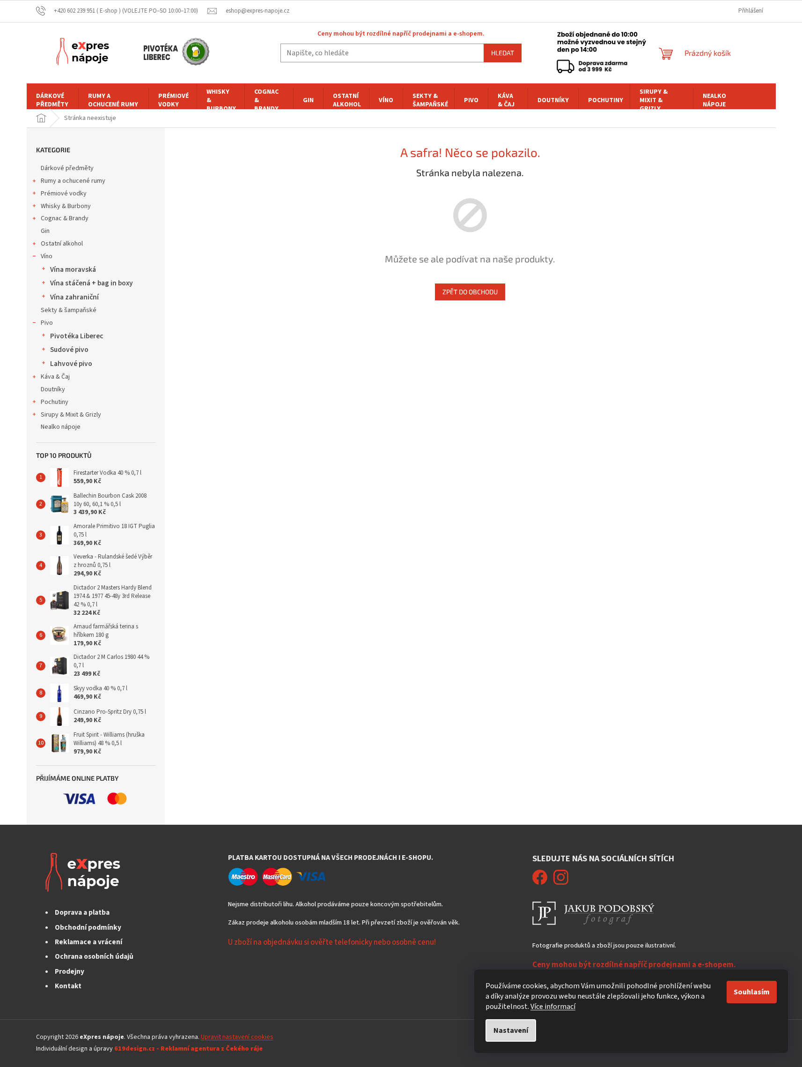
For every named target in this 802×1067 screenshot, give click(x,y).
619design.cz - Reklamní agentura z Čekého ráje (188, 1048)
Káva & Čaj (55, 376)
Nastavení (510, 1030)
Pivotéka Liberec (76, 336)
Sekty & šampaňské (68, 310)
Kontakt (68, 986)
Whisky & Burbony (66, 206)
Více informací (552, 1006)
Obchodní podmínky (88, 927)
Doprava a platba (82, 912)
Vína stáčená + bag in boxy (91, 283)
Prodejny (69, 971)
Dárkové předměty (67, 168)
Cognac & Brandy (64, 218)
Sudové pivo (69, 349)
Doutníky (53, 389)
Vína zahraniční (74, 297)
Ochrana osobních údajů (94, 956)
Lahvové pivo (71, 363)
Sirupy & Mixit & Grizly (71, 414)
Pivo (47, 323)
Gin (45, 231)
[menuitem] (52, 100)
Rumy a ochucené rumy (73, 181)
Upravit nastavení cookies (237, 1037)
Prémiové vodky (64, 193)
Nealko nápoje (61, 427)
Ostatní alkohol (62, 243)
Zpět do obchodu (470, 292)
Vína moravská (73, 269)
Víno (46, 256)
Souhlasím (752, 992)
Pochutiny (54, 402)
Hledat (502, 53)
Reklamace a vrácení (88, 942)
